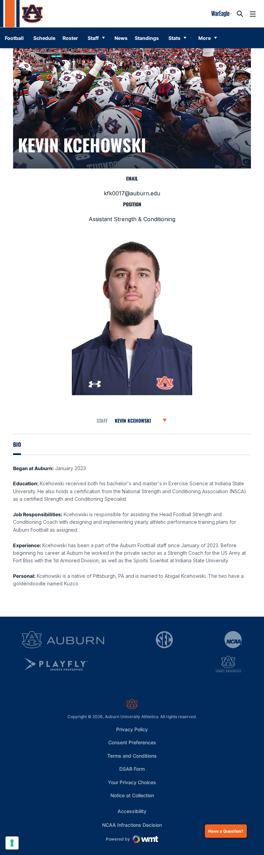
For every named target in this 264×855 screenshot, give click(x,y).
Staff (93, 38)
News (121, 38)
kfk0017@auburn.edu (132, 193)
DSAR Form (132, 769)
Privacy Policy (132, 729)
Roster (70, 38)
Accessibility (132, 811)
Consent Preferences (132, 742)
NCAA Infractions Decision (132, 825)
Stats (174, 38)
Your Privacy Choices (132, 782)
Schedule (44, 38)
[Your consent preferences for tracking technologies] (12, 842)
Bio (17, 444)
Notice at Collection (132, 795)
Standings (147, 38)
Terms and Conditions (132, 756)
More (204, 38)
